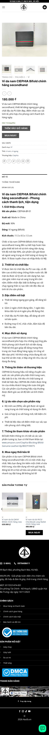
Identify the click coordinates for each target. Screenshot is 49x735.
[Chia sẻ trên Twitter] (14, 161)
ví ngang (15, 151)
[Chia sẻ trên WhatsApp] (4, 161)
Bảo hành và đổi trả (11, 622)
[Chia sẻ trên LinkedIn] (28, 161)
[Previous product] (9, 93)
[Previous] (6, 39)
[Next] (43, 39)
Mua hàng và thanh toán (14, 606)
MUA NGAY (11, 135)
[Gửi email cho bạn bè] (18, 161)
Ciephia (15, 155)
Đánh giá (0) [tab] (8, 187)
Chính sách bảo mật (12, 616)
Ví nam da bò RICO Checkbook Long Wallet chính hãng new (36, 521)
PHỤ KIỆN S (20, 77)
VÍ (28, 77)
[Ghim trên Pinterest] (23, 161)
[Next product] (4, 93)
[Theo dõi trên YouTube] (29, 711)
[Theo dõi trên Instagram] (23, 711)
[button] (3, 7)
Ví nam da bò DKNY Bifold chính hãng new (12, 520)
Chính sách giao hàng (12, 611)
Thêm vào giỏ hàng (16, 128)
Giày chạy (7, 647)
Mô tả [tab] (5, 177)
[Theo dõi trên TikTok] (26, 711)
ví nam (8, 151)
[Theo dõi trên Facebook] (20, 711)
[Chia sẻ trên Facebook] (9, 161)
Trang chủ (7, 77)
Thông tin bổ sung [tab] (11, 182)
